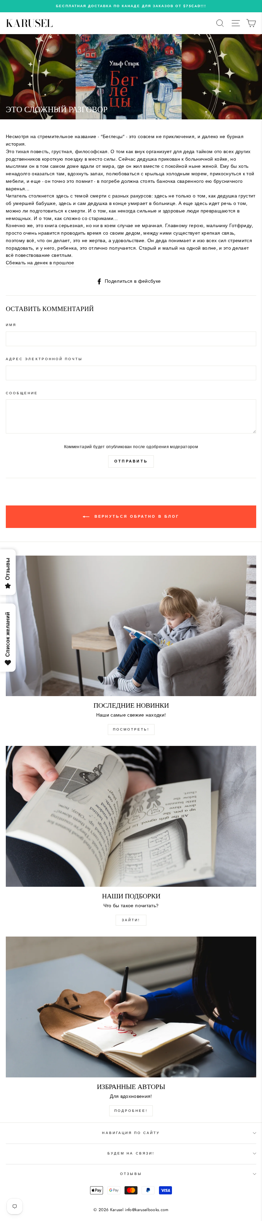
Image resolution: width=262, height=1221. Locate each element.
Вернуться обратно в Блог (135, 516)
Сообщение (22, 393)
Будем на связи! (131, 1153)
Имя (11, 324)
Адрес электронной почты (44, 359)
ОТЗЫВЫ (131, 1173)
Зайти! (131, 920)
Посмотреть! (131, 729)
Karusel (29, 23)
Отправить (131, 461)
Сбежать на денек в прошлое (40, 262)
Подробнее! (131, 1110)
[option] (131, 6)
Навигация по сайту (131, 1132)
